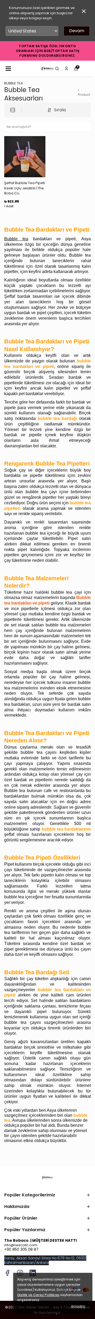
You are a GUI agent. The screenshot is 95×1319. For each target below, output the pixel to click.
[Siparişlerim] (66, 68)
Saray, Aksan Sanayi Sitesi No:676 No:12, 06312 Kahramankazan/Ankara (45, 1260)
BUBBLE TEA (13, 83)
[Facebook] (7, 1273)
